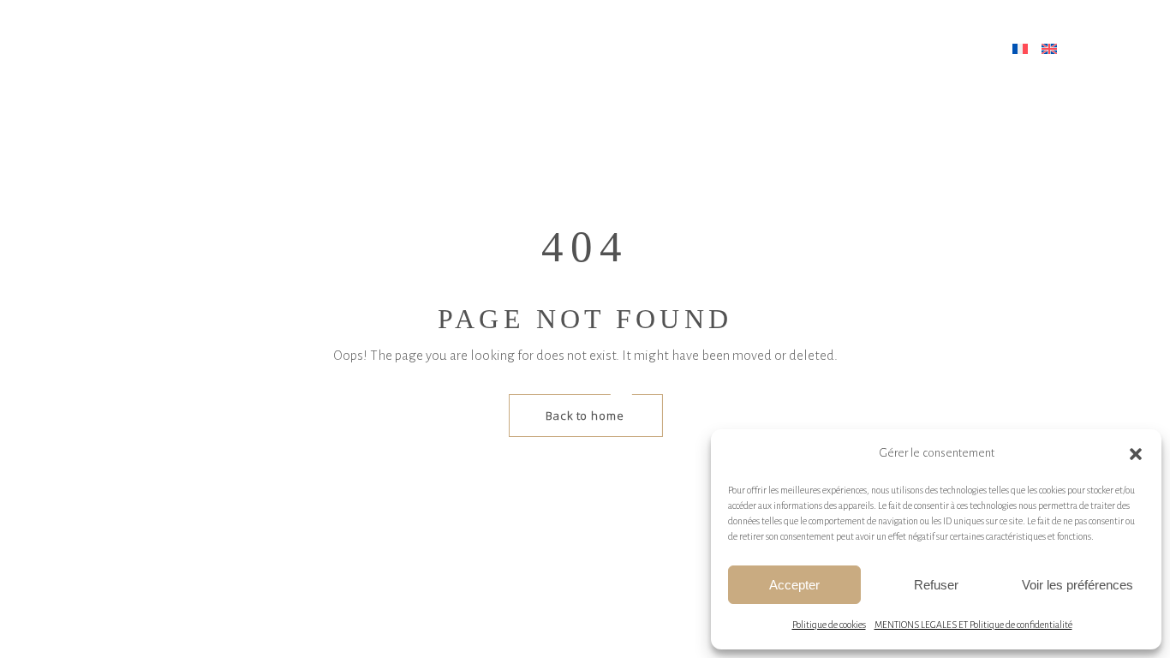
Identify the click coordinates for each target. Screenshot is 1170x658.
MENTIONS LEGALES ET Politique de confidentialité (973, 624)
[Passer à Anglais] (1052, 49)
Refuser (936, 584)
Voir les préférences (1077, 584)
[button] (1135, 454)
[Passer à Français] (1022, 49)
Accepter (794, 584)
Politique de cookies (829, 624)
